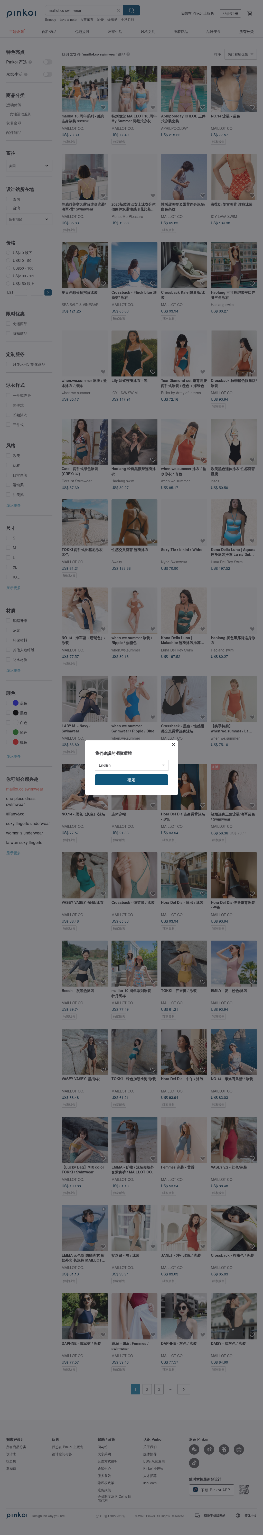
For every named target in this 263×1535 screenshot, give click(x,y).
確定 (131, 780)
